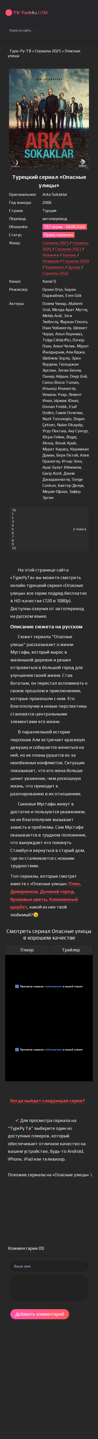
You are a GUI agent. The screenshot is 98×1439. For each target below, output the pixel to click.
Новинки (50, 255)
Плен (74, 883)
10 (14, 548)
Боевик (69, 255)
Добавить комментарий (39, 1314)
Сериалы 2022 (55, 273)
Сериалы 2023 (68, 249)
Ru (30, 12)
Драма (74, 267)
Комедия (50, 261)
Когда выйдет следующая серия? (47, 1100)
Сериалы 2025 (55, 243)
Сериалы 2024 (76, 261)
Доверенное (24, 891)
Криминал (54, 267)
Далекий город (57, 891)
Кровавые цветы (28, 899)
